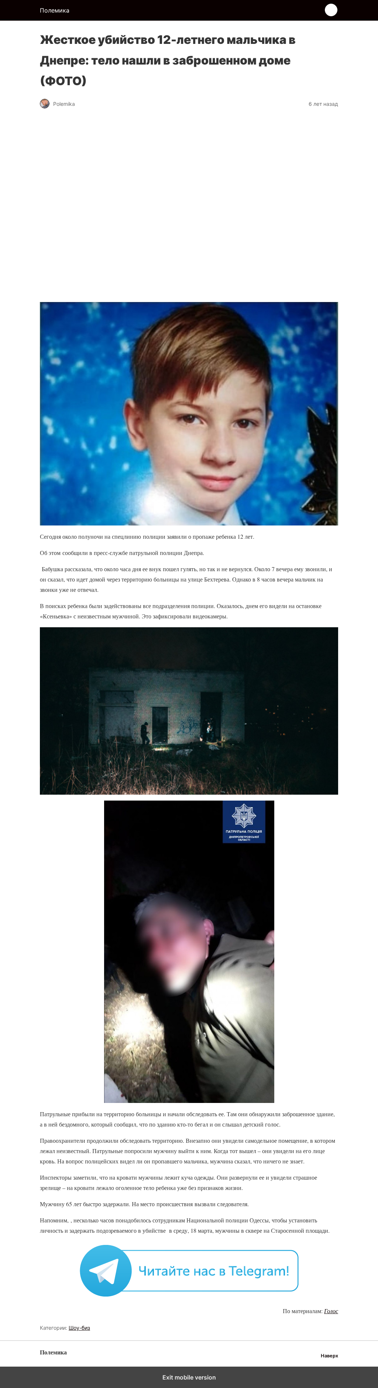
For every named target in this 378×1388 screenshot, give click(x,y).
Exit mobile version (189, 1377)
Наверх (329, 1355)
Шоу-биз (79, 1328)
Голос (331, 1311)
